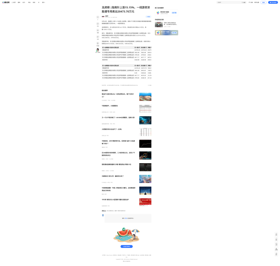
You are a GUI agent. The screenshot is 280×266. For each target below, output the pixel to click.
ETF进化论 (104, 182)
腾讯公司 (125, 261)
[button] (174, 13)
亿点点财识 (104, 100)
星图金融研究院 (105, 123)
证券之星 (104, 135)
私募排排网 (104, 205)
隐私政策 (119, 255)
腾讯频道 (146, 255)
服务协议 (115, 255)
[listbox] (126, 148)
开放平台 (124, 255)
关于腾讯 (104, 255)
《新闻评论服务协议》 (121, 210)
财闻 (103, 194)
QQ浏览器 (142, 255)
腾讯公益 (137, 255)
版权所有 (128, 261)
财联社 (103, 159)
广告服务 (128, 255)
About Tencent (109, 255)
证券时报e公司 (105, 112)
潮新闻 (103, 147)
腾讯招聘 (133, 255)
